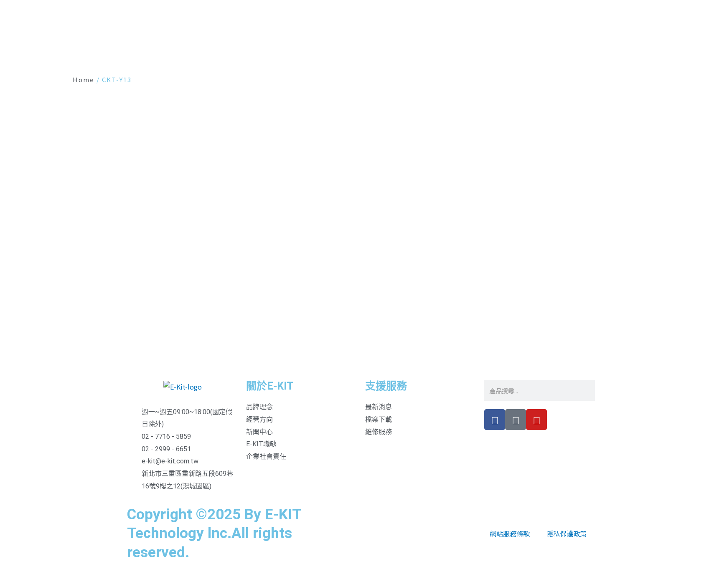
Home (83, 79)
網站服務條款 (510, 533)
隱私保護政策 (567, 533)
